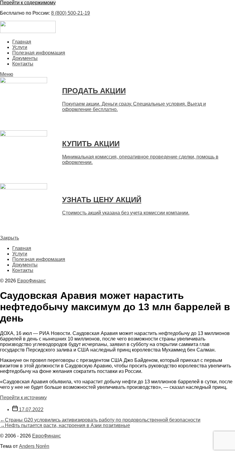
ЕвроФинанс (31, 280)
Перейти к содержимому (28, 2)
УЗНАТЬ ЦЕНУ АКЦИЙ (101, 199)
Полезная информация (38, 52)
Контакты (22, 63)
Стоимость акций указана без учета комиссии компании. (125, 212)
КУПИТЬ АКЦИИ (91, 144)
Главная (21, 41)
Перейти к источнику (23, 397)
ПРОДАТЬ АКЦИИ (94, 91)
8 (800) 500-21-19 (70, 13)
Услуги (19, 47)
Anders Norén (34, 446)
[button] (117, 74)
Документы (25, 58)
